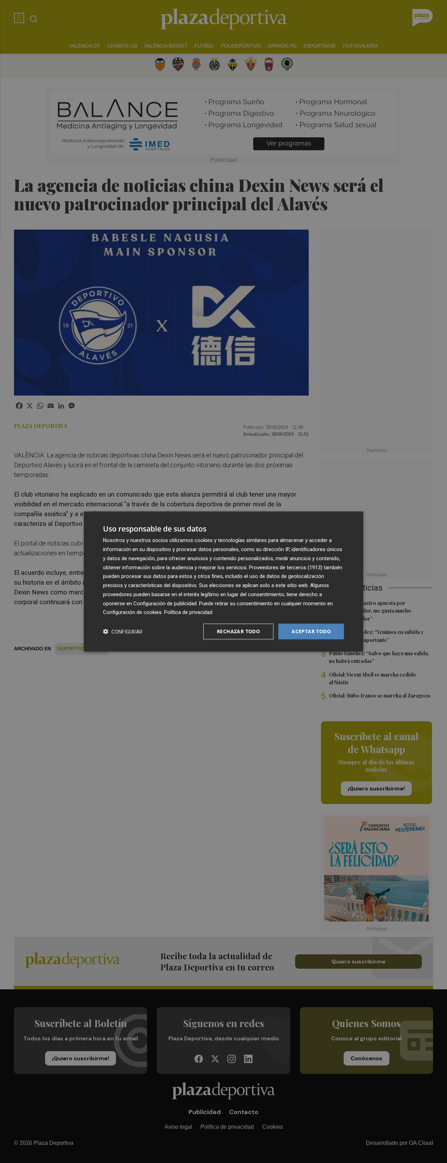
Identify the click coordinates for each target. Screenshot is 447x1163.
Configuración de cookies (132, 612)
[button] (122, 632)
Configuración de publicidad (165, 603)
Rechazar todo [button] (238, 631)
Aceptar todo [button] (311, 631)
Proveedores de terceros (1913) (285, 567)
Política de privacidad (188, 612)
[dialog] (223, 582)
